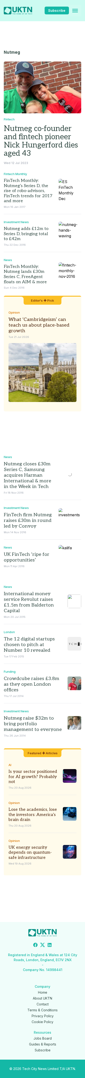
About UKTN (42, 998)
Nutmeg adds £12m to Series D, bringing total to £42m (26, 233)
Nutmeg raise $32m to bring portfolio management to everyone (33, 723)
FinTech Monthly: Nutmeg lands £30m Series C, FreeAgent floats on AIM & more (25, 274)
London (9, 632)
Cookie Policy (42, 1022)
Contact (43, 1004)
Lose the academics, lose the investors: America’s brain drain (32, 814)
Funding (10, 671)
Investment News (16, 222)
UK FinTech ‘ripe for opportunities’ (26, 557)
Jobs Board (43, 1038)
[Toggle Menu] (75, 10)
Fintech (9, 119)
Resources (42, 1032)
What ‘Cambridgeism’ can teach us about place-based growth (38, 325)
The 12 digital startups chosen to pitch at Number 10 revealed (29, 644)
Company (42, 986)
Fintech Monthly (15, 174)
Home (42, 992)
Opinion (14, 312)
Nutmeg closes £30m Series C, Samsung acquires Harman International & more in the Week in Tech (27, 475)
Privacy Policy (43, 1016)
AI (9, 765)
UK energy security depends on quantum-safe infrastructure (30, 852)
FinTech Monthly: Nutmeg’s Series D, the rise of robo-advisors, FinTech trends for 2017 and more (28, 190)
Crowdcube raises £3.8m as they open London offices (31, 684)
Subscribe (56, 10)
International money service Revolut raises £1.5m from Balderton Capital (29, 602)
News (8, 260)
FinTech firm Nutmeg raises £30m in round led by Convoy (28, 520)
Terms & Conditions (42, 1010)
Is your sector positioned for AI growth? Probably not (32, 776)
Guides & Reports (42, 1044)
